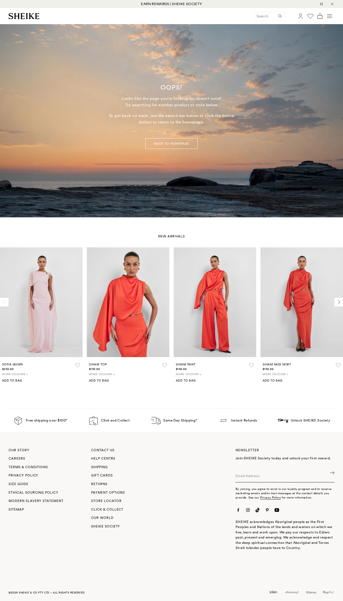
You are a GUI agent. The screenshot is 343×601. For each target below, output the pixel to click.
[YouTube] (277, 510)
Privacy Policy (270, 497)
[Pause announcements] (321, 4)
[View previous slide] (4, 302)
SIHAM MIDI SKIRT (277, 364)
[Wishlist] (310, 16)
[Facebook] (238, 510)
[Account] (300, 16)
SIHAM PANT (186, 364)
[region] (171, 4)
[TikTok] (257, 510)
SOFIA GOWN (12, 364)
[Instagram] (248, 510)
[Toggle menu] (329, 16)
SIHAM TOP (98, 364)
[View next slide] (338, 302)
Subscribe (331, 476)
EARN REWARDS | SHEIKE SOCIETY (171, 4)
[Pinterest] (267, 510)
